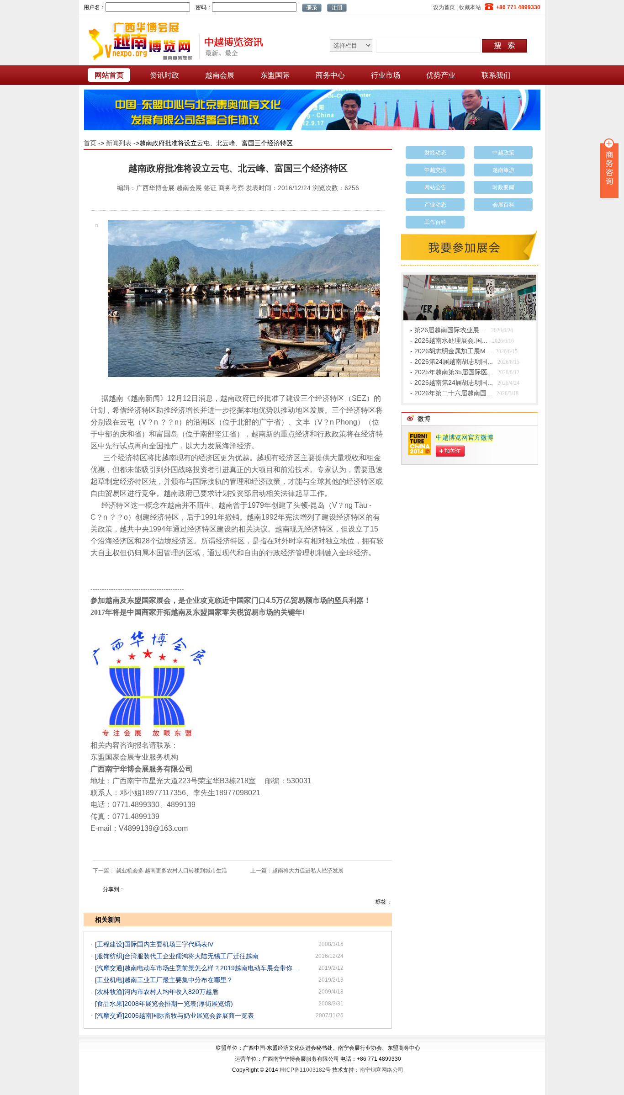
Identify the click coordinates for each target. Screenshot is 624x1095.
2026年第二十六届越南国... (453, 393)
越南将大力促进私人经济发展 (308, 870)
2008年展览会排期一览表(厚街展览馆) (178, 1003)
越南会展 (219, 75)
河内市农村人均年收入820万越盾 (171, 991)
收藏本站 (470, 7)
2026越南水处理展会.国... (450, 340)
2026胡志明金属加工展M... (452, 351)
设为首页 (444, 7)
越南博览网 (172, 40)
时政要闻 (503, 187)
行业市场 (385, 75)
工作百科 (435, 222)
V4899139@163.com (153, 828)
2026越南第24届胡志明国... (453, 382)
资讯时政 (164, 75)
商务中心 (330, 75)
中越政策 (503, 152)
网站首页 (109, 75)
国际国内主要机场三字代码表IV (168, 944)
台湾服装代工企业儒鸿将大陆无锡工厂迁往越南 (191, 956)
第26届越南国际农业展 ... (450, 330)
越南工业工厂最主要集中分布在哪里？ (178, 979)
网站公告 (435, 187)
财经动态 (435, 152)
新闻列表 (119, 143)
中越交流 (435, 170)
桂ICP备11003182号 (305, 1070)
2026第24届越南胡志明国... (453, 361)
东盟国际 (275, 75)
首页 (90, 143)
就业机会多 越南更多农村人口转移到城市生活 (171, 870)
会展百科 (503, 205)
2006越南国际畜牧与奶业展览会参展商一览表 (189, 1015)
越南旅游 (503, 170)
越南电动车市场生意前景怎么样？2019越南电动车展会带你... (211, 968)
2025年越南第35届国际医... (453, 372)
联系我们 (496, 75)
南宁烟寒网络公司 (381, 1070)
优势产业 (440, 75)
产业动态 (435, 205)
